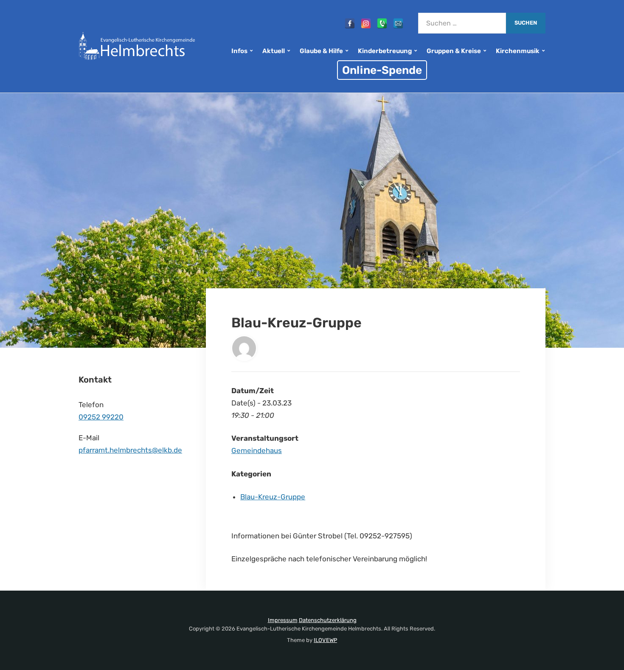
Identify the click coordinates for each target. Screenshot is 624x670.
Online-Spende (382, 70)
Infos (239, 51)
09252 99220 (101, 417)
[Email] (398, 23)
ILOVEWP (325, 640)
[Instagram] (366, 23)
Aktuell (273, 51)
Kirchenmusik (518, 51)
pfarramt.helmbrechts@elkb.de (130, 450)
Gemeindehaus (256, 450)
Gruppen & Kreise (454, 51)
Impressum (283, 620)
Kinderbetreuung (385, 51)
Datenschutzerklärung (328, 620)
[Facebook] (350, 23)
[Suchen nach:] (462, 23)
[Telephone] (382, 23)
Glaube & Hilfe (321, 51)
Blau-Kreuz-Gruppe (272, 497)
